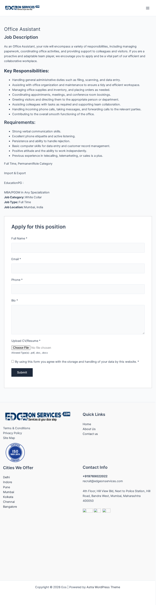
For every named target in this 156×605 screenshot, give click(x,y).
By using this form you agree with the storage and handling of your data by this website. (77, 362)
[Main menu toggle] (147, 8)
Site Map (9, 438)
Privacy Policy (12, 433)
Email (16, 259)
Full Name (19, 238)
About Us (89, 429)
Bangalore (10, 506)
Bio (14, 300)
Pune (6, 487)
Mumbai (8, 492)
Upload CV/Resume (25, 341)
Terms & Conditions (16, 428)
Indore (7, 482)
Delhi (6, 477)
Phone (17, 280)
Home (87, 424)
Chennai (9, 502)
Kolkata (8, 497)
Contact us (90, 434)
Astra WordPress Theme (103, 587)
